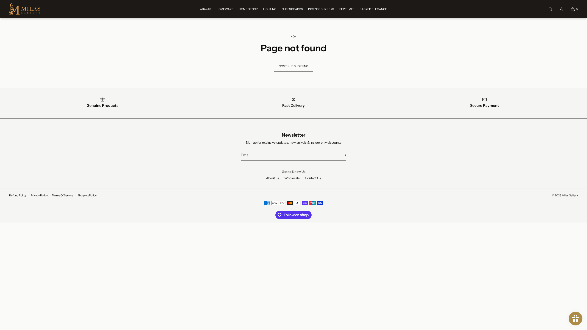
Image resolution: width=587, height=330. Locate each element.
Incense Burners (321, 9)
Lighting (269, 9)
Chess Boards (292, 9)
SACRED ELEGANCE (373, 9)
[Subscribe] (340, 155)
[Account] (561, 9)
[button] (550, 9)
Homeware (224, 9)
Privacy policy (39, 195)
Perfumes (346, 9)
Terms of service (62, 195)
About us (272, 178)
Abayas (205, 9)
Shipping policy (87, 195)
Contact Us (313, 178)
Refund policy (17, 195)
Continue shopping (293, 66)
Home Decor (248, 9)
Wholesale (292, 178)
